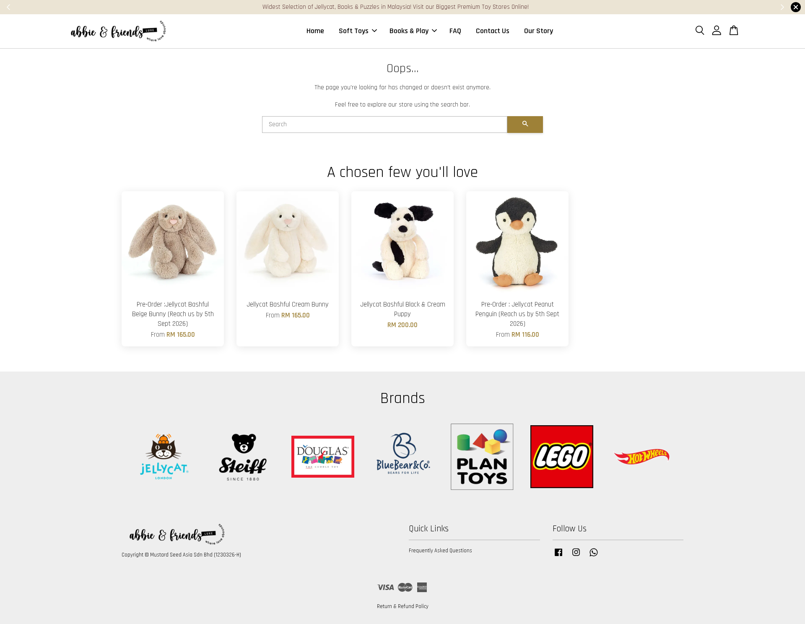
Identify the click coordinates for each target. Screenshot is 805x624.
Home (315, 31)
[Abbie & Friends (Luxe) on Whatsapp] (594, 556)
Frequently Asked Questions (440, 550)
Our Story (538, 31)
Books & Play (409, 31)
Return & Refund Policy (402, 606)
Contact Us (492, 31)
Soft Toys (354, 31)
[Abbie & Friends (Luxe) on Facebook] (558, 556)
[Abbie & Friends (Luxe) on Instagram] (576, 556)
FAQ (455, 31)
